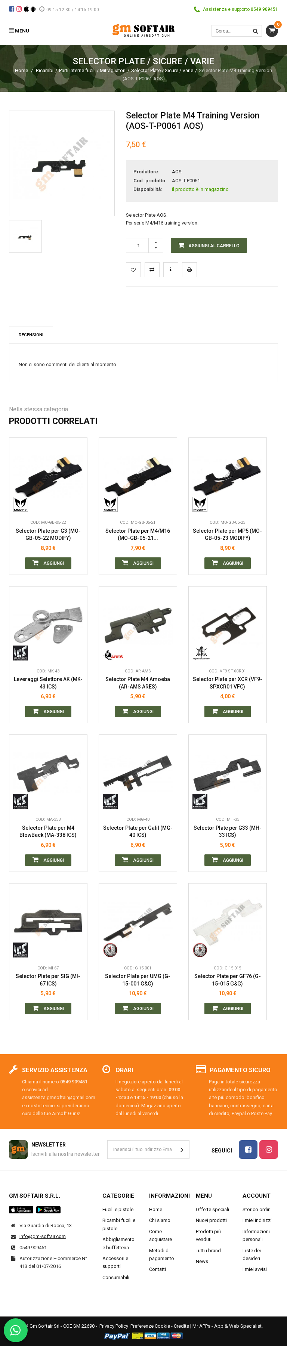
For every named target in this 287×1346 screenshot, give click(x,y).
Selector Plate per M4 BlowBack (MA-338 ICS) (48, 831)
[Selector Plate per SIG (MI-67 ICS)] (48, 922)
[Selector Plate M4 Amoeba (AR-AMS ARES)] (138, 625)
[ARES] (113, 653)
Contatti (157, 1269)
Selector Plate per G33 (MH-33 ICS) (228, 831)
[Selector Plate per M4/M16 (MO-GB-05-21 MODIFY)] (138, 477)
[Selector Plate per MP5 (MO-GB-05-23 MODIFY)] (227, 477)
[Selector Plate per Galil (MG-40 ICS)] (138, 774)
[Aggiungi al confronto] (152, 269)
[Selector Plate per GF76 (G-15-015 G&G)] (227, 922)
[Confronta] (75, 504)
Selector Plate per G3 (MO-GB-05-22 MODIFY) (48, 534)
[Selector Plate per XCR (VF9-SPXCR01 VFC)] (227, 625)
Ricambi (44, 70)
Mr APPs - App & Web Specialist (227, 1326)
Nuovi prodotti (211, 1220)
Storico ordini (257, 1209)
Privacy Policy (113, 1326)
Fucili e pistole (117, 1209)
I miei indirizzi (257, 1220)
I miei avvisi (255, 1269)
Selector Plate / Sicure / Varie (162, 70)
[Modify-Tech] (23, 504)
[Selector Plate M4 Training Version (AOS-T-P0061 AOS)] (25, 236)
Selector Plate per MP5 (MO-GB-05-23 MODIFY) (227, 534)
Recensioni (31, 334)
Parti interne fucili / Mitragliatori (92, 70)
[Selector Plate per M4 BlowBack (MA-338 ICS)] (48, 774)
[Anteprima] (75, 470)
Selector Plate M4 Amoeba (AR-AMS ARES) (137, 683)
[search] (255, 30)
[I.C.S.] (23, 653)
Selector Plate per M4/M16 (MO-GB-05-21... (137, 534)
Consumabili (115, 1277)
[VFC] (202, 653)
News (202, 1261)
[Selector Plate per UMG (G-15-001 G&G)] (138, 922)
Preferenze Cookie (150, 1326)
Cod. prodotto (149, 180)
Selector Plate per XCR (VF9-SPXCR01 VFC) (227, 683)
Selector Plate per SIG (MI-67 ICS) (48, 980)
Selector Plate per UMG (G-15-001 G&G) (137, 980)
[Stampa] (189, 269)
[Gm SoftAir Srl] (143, 30)
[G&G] (113, 950)
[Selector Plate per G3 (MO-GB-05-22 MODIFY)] (48, 477)
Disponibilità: (147, 189)
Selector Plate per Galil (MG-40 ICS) (138, 831)
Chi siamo (159, 1220)
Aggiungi (53, 563)
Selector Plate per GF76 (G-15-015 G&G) (227, 980)
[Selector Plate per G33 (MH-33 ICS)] (227, 774)
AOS (177, 171)
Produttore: (146, 171)
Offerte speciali (212, 1209)
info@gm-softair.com (42, 1236)
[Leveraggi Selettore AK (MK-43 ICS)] (48, 625)
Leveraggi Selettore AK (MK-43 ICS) (48, 683)
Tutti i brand (208, 1250)
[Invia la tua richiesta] (170, 269)
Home (21, 70)
